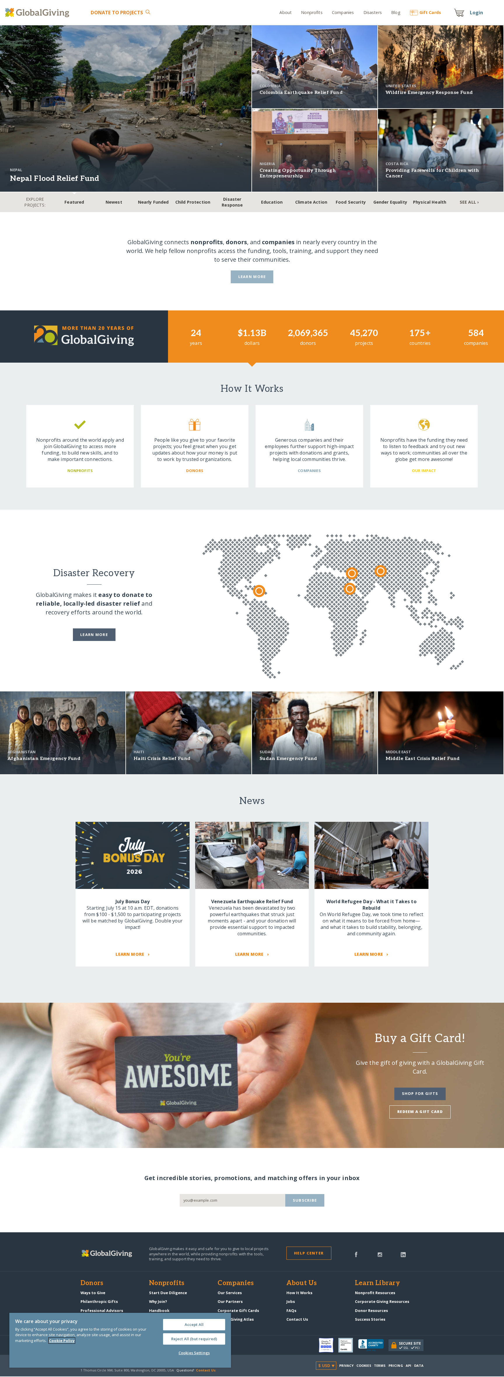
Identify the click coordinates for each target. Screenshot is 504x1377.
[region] (120, 1340)
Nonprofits (311, 12)
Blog (395, 12)
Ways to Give (92, 1292)
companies (278, 242)
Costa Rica (397, 163)
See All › (469, 202)
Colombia (270, 85)
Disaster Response (232, 202)
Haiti (139, 751)
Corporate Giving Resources (382, 1301)
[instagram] (380, 1254)
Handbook (159, 1310)
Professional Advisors (101, 1310)
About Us (301, 1283)
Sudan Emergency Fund (288, 758)
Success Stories (370, 1319)
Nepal (16, 169)
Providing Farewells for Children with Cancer (432, 173)
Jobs (290, 1301)
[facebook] (356, 1254)
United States (401, 85)
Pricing (395, 1365)
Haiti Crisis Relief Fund (162, 758)
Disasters (372, 12)
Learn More (252, 276)
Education (272, 202)
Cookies (363, 1365)
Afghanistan (22, 751)
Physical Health (429, 202)
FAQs (291, 1310)
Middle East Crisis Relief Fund (423, 758)
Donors (91, 1283)
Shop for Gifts (420, 1093)
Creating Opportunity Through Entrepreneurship (298, 173)
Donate (117, 12)
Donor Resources (371, 1310)
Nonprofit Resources (375, 1292)
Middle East (398, 751)
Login (476, 12)
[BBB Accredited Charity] (373, 1345)
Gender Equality (390, 202)
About (285, 12)
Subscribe (305, 1200)
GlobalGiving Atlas (236, 1319)
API (408, 1365)
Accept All (194, 1324)
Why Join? (158, 1301)
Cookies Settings (194, 1352)
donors (236, 242)
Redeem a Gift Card (420, 1111)
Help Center (308, 1253)
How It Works (299, 1292)
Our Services (230, 1292)
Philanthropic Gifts (99, 1301)
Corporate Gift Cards (238, 1310)
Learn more (94, 634)
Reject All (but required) (194, 1338)
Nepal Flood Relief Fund (54, 178)
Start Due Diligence (168, 1292)
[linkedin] (403, 1254)
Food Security (351, 202)
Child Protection (192, 202)
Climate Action (311, 202)
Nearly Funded (153, 202)
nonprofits (206, 242)
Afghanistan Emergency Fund (44, 758)
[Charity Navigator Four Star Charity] (329, 1345)
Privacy (346, 1365)
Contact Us (297, 1319)
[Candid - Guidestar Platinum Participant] (348, 1345)
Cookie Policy (62, 1340)
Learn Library (377, 1283)
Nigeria (267, 163)
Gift (430, 12)
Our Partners (230, 1301)
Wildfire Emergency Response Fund (429, 92)
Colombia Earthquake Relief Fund (301, 92)
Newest (114, 202)
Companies (343, 12)
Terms (380, 1365)
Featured (74, 202)
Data (419, 1365)
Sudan (267, 751)
